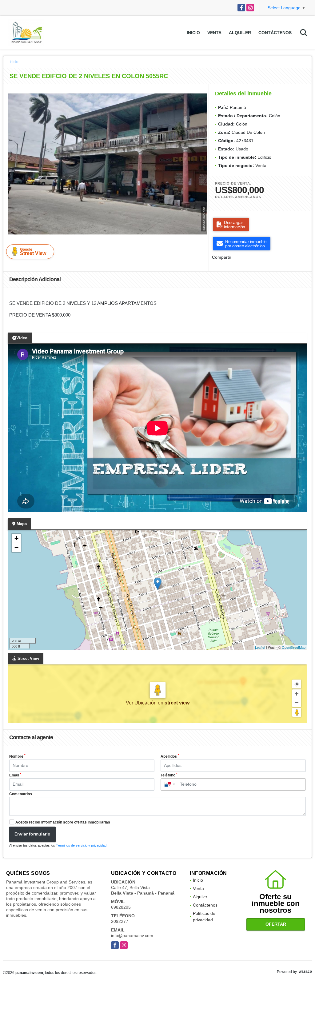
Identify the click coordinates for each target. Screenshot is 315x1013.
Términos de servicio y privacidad (81, 845)
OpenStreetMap (293, 647)
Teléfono (169, 774)
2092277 (119, 921)
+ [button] (16, 538)
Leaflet (260, 647)
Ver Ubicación (142, 702)
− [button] (16, 547)
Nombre (17, 756)
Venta (214, 32)
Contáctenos (275, 32)
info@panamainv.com (132, 935)
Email (15, 774)
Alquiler (240, 32)
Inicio (193, 32)
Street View (33, 251)
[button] (202, 95)
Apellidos (170, 756)
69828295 (121, 907)
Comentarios (20, 794)
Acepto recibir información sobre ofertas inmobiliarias (62, 822)
